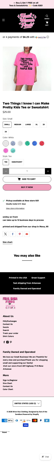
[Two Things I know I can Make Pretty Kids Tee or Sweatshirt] (27, 69)
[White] (6, 143)
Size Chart (7, 383)
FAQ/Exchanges (10, 321)
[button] (27, 37)
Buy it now (27, 187)
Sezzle (6, 327)
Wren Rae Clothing (20, 412)
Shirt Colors (8, 336)
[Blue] (35, 143)
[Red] (42, 143)
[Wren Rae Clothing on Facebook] (4, 342)
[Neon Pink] (6, 151)
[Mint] (13, 151)
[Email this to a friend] (27, 234)
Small (7, 124)
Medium (17, 124)
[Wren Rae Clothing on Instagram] (7, 342)
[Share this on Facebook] (12, 234)
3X (6, 131)
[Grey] (13, 143)
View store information (15, 208)
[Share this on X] (5, 234)
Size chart (7, 242)
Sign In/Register (10, 380)
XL (37, 124)
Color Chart (8, 389)
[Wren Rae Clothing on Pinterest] (11, 342)
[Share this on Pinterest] (19, 234)
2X (44, 124)
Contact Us (8, 324)
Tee (5, 162)
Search (6, 330)
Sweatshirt (17, 162)
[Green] (27, 143)
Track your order (10, 333)
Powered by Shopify (31, 414)
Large (28, 124)
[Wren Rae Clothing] (27, 20)
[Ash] (20, 143)
